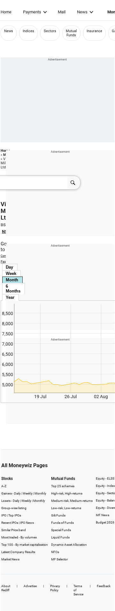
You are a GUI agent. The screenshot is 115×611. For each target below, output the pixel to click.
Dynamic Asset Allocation (69, 545)
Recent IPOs (9, 523)
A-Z (3, 486)
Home (6, 12)
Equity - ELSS (105, 478)
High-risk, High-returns (66, 493)
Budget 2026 (105, 522)
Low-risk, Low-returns (66, 508)
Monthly (40, 493)
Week (11, 273)
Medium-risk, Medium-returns (72, 501)
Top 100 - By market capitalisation (24, 545)
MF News (102, 515)
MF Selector (59, 559)
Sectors (50, 31)
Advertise (30, 586)
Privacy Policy (55, 588)
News (82, 12)
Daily (17, 493)
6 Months (13, 288)
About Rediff (5, 588)
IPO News (27, 523)
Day (9, 267)
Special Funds (61, 530)
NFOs (55, 552)
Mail (61, 12)
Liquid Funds (60, 537)
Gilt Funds (58, 515)
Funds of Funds (62, 523)
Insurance (94, 31)
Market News (10, 559)
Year (10, 297)
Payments (32, 12)
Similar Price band (13, 530)
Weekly (28, 493)
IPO (3, 515)
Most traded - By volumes (19, 537)
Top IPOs (14, 515)
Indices (28, 31)
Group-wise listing (14, 508)
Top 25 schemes (62, 486)
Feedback (104, 586)
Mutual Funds (71, 33)
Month (12, 279)
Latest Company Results (18, 552)
